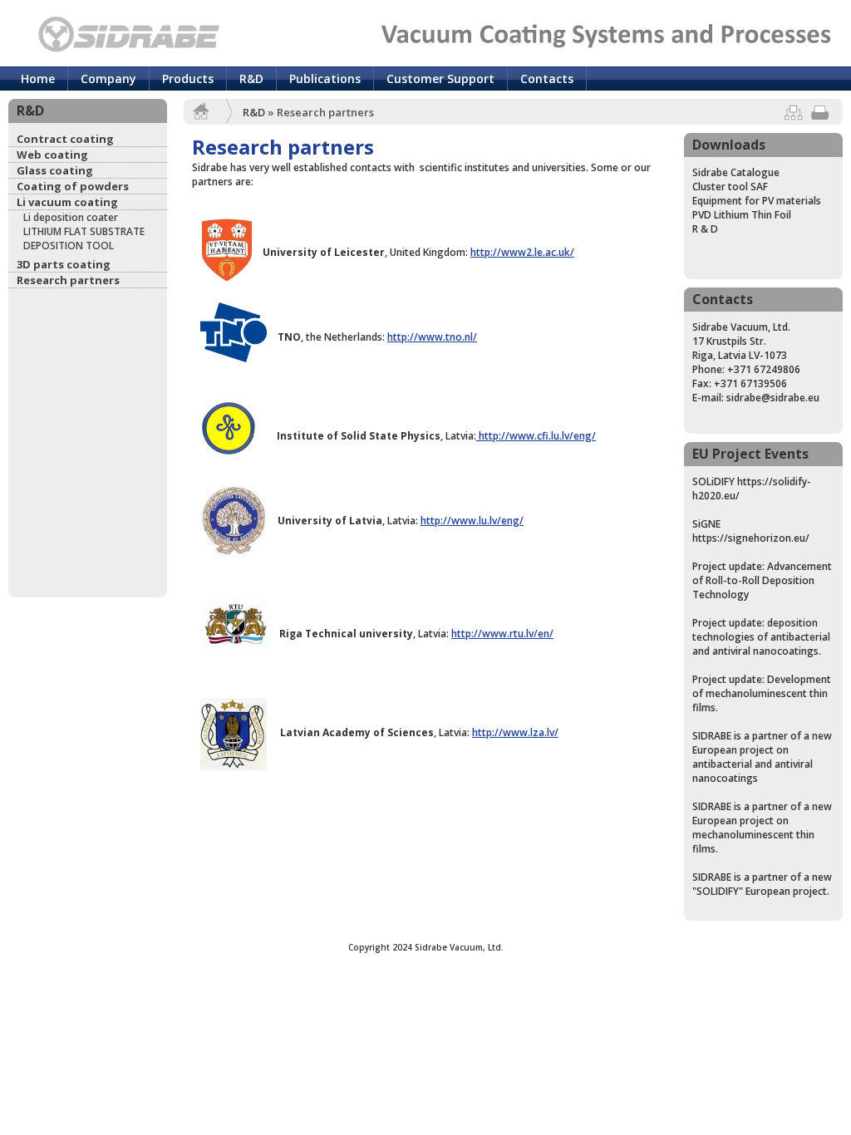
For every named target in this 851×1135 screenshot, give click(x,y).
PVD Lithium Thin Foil (741, 215)
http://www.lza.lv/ (515, 732)
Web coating (52, 154)
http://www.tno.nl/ (432, 337)
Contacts (546, 78)
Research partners (68, 280)
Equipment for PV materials (756, 201)
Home (38, 78)
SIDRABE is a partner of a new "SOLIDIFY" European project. (762, 884)
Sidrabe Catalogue (736, 172)
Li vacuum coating (67, 201)
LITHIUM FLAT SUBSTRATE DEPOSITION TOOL (84, 238)
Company (108, 78)
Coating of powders (73, 186)
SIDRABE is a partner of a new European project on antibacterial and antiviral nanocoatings (762, 757)
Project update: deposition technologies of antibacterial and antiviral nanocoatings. (761, 637)
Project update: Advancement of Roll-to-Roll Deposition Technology (762, 580)
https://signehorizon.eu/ (750, 538)
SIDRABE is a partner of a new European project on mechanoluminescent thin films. (762, 827)
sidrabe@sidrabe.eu (772, 398)
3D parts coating (64, 264)
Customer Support (440, 78)
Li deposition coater (70, 217)
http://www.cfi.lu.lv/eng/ (536, 436)
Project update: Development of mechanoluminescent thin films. (761, 693)
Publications (325, 78)
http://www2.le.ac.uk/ (522, 252)
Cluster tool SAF (730, 186)
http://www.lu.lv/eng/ (472, 520)
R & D (705, 229)
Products (188, 78)
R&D (251, 78)
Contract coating (65, 138)
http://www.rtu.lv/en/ (502, 633)
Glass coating (55, 170)
